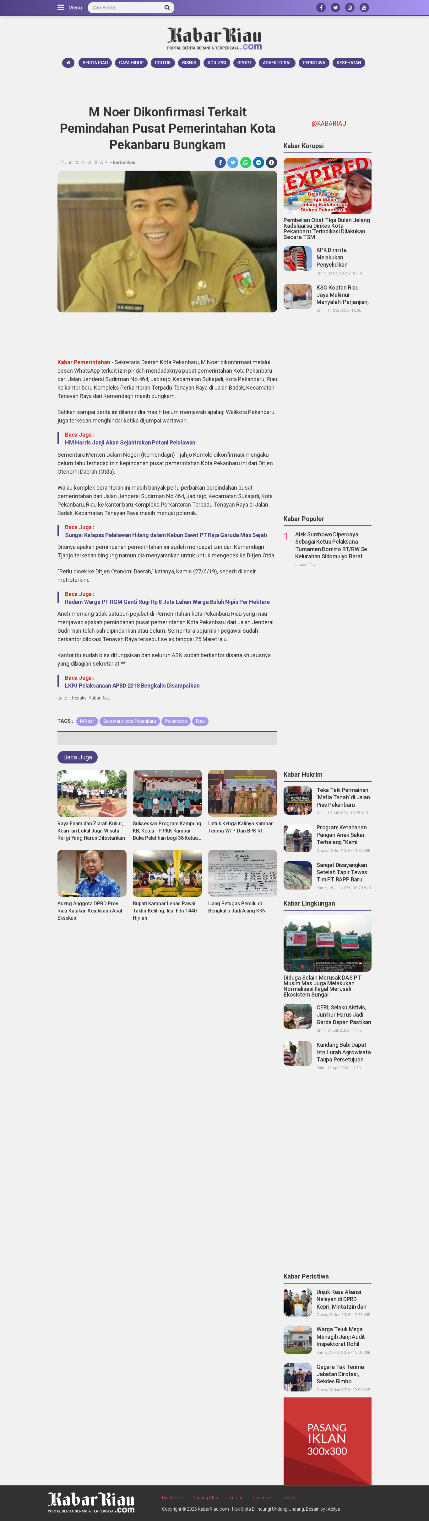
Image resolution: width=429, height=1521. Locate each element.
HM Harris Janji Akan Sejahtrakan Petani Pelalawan (130, 442)
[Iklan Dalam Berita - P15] (328, 1441)
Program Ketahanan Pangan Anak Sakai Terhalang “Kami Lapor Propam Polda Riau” (342, 842)
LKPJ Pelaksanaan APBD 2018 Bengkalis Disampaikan (132, 685)
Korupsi (217, 62)
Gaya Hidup (131, 62)
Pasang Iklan (205, 1497)
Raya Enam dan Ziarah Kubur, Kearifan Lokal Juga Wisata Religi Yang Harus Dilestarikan (91, 831)
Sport (244, 62)
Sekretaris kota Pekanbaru (129, 721)
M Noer (87, 721)
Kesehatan (349, 62)
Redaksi (289, 1497)
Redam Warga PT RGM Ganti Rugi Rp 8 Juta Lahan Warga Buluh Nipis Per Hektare (167, 601)
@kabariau (329, 123)
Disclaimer (172, 1497)
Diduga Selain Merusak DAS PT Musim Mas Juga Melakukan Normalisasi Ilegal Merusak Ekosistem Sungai (322, 986)
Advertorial (277, 62)
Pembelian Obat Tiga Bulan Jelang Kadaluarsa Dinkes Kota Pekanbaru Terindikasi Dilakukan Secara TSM (327, 228)
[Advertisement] (214, 85)
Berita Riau (95, 62)
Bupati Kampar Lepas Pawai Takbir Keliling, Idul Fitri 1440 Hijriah (165, 911)
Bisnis (189, 62)
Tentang (235, 1497)
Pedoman (262, 1497)
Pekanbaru (176, 721)
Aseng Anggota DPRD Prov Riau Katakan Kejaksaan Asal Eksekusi (89, 911)
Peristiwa (314, 62)
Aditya (334, 1509)
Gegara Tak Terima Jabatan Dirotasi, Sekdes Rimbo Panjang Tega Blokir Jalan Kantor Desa (341, 1382)
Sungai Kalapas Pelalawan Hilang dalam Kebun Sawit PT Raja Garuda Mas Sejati (166, 535)
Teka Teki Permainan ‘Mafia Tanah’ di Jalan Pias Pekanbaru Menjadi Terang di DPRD (343, 805)
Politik (163, 62)
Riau (200, 721)
